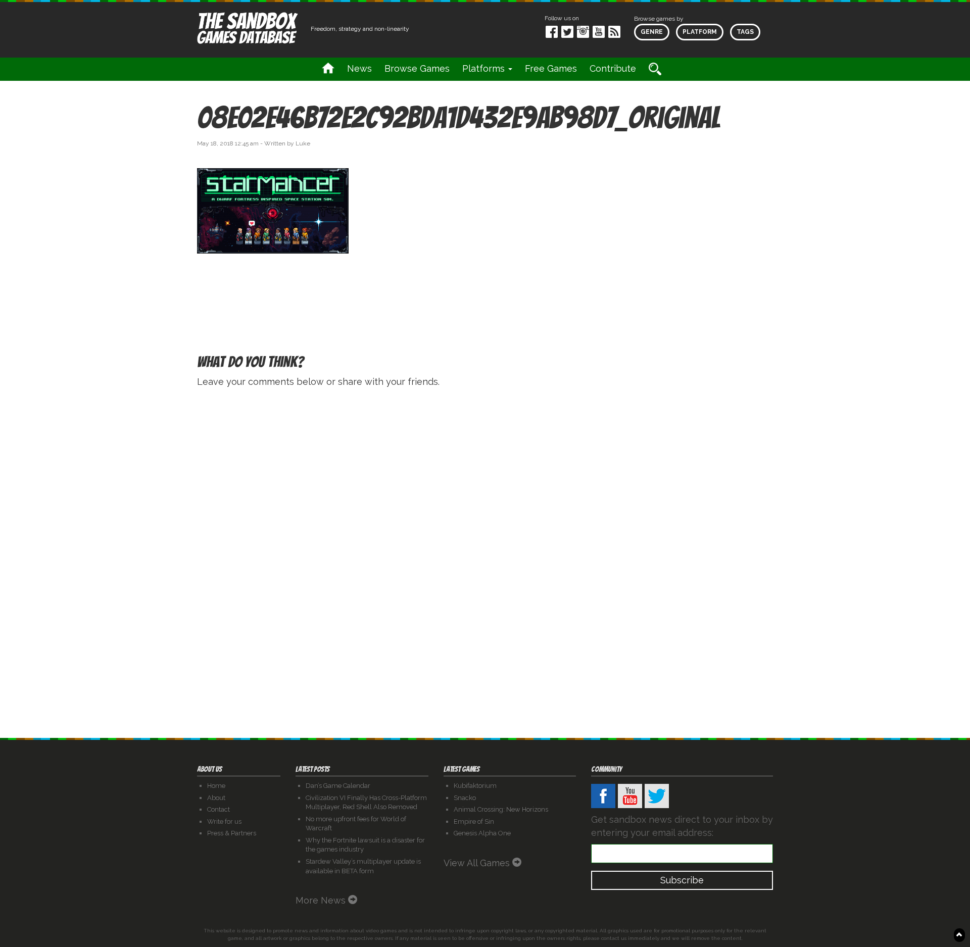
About (216, 798)
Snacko (465, 798)
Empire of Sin (474, 821)
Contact (218, 809)
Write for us (224, 821)
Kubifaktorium (475, 785)
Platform (700, 31)
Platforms (484, 68)
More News (322, 900)
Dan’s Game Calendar (338, 785)
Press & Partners (231, 833)
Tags (745, 31)
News (359, 68)
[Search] (655, 69)
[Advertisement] (682, 193)
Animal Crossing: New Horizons (501, 809)
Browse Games (417, 68)
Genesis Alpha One (482, 833)
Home (216, 785)
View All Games (478, 863)
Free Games (551, 68)
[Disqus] (485, 523)
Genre (652, 31)
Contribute (613, 68)
